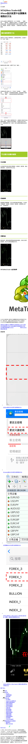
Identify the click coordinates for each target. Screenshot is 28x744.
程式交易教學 (9, 706)
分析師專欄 (8, 695)
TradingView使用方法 (11, 700)
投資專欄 (8, 717)
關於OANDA (10, 327)
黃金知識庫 (8, 709)
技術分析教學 (9, 703)
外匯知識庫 (8, 715)
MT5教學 (8, 699)
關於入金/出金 (9, 723)
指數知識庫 (8, 713)
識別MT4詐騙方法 (5, 324)
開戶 (2, 688)
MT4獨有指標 (4, 327)
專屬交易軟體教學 (10, 702)
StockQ (7, 693)
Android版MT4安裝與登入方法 (18, 326)
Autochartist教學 (9, 719)
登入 (6, 3)
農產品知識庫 (9, 712)
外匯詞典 (8, 708)
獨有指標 (8, 696)
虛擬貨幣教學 (9, 716)
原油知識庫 (8, 710)
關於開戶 (8, 722)
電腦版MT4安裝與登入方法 (16, 324)
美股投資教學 (9, 705)
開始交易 (3, 3)
